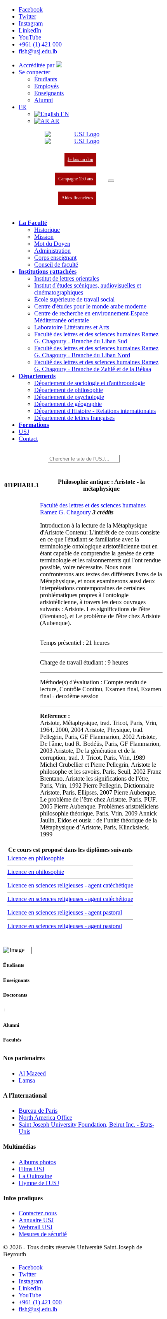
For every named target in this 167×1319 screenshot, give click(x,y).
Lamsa (27, 1080)
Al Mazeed (32, 1073)
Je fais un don (80, 159)
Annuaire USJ (36, 1220)
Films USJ (31, 1169)
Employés (46, 86)
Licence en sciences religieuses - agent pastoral (64, 912)
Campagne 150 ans (75, 179)
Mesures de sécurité (43, 1234)
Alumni (43, 100)
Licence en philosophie (35, 858)
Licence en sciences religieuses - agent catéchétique (70, 885)
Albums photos (37, 1162)
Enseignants (49, 93)
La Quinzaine (35, 1176)
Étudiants (45, 79)
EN (64, 114)
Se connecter (34, 72)
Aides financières (77, 197)
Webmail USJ (35, 1227)
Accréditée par (37, 65)
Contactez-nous (38, 1213)
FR (22, 107)
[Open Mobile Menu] (111, 181)
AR (54, 121)
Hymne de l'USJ (39, 1183)
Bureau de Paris (38, 1110)
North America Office (45, 1117)
